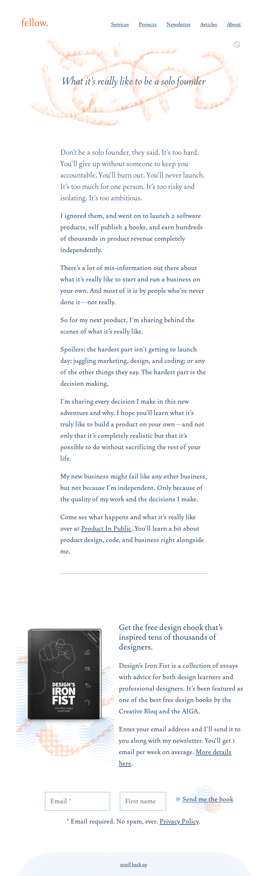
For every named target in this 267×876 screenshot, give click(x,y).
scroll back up (133, 865)
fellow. (35, 22)
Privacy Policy (179, 821)
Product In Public (106, 528)
